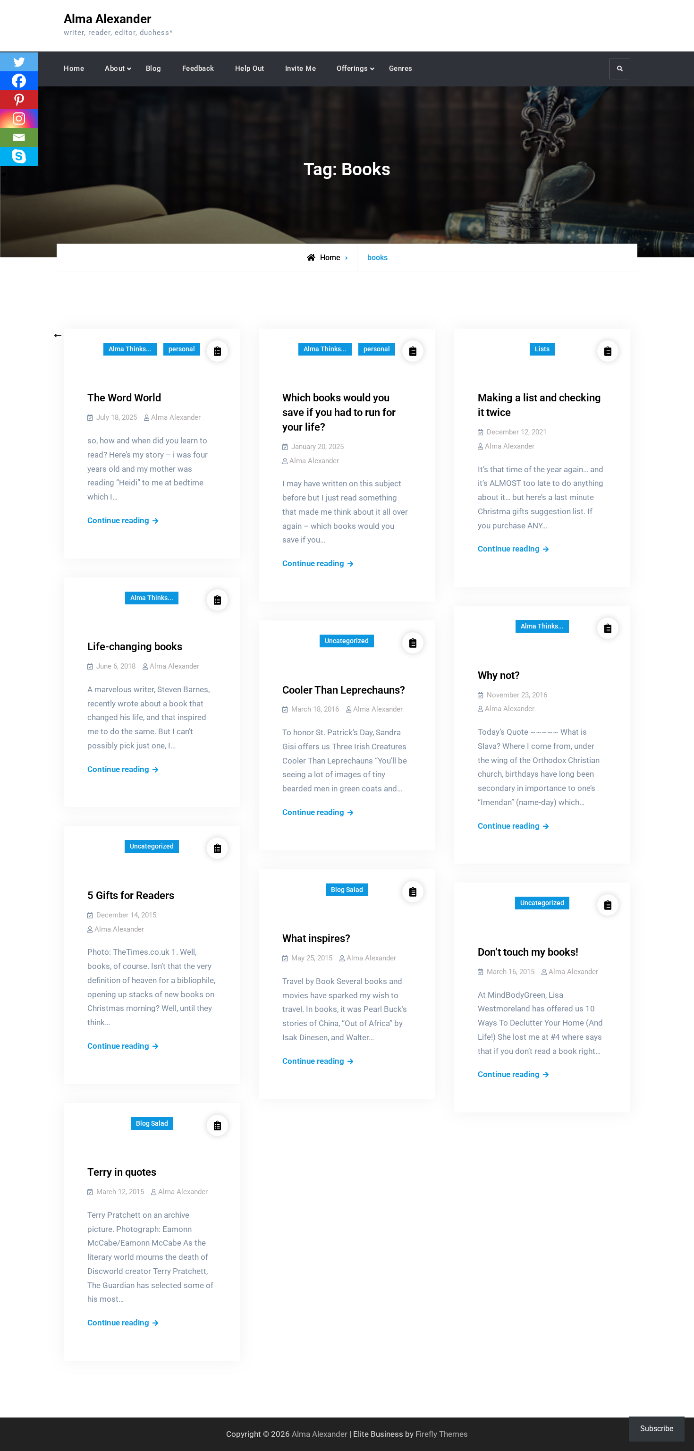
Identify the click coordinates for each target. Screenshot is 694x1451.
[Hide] (4, 174)
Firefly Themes (441, 1434)
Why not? (499, 675)
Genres (401, 68)
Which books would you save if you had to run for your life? (339, 412)
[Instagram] (19, 118)
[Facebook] (19, 80)
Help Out (249, 68)
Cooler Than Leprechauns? (343, 690)
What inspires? (316, 938)
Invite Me (300, 68)
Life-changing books (134, 647)
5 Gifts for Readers (130, 895)
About (115, 68)
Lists (542, 349)
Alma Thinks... (130, 349)
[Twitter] (19, 61)
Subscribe (656, 1428)
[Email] (19, 137)
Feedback (198, 68)
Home (74, 68)
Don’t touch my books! (528, 952)
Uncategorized (347, 641)
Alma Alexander (108, 19)
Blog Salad (347, 889)
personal (182, 349)
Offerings (352, 68)
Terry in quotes (121, 1172)
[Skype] (19, 156)
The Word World (124, 398)
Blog (153, 68)
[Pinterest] (19, 99)
